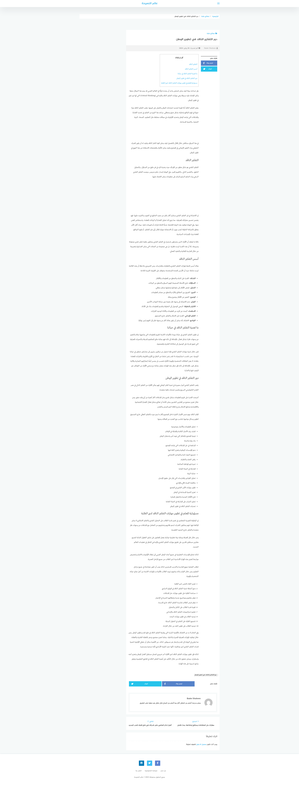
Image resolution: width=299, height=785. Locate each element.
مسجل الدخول (201, 744)
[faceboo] (157, 763)
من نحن (163, 770)
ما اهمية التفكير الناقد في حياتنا (187, 74)
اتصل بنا (139, 770)
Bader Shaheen (210, 48)
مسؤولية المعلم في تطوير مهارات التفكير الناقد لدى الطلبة (179, 83)
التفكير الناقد (193, 64)
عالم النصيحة (149, 3)
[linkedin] (141, 763)
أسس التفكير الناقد (191, 69)
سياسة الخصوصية (151, 770)
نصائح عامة (211, 33)
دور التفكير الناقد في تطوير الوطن (186, 78)
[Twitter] (149, 763)
